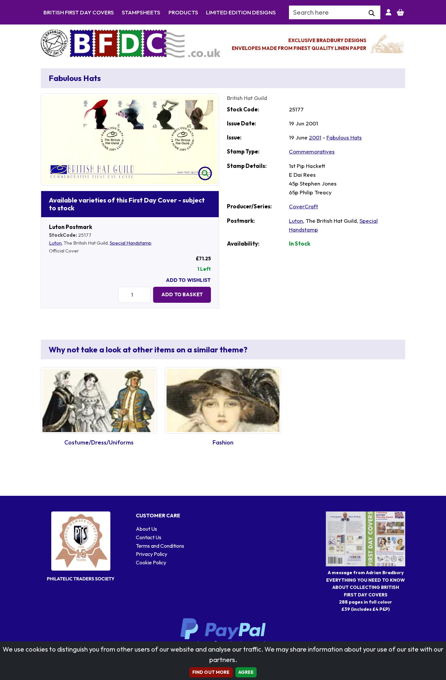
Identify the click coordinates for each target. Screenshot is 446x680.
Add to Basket (182, 294)
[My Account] (388, 12)
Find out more (211, 672)
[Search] (371, 13)
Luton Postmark (70, 226)
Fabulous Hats (344, 137)
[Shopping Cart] (400, 12)
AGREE (246, 672)
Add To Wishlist (188, 280)
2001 (315, 137)
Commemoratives (312, 151)
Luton (55, 243)
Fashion (223, 442)
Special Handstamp (130, 243)
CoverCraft (303, 206)
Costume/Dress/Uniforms (99, 442)
